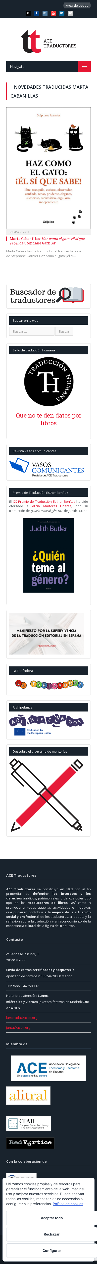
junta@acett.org (18, 1027)
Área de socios (77, 5)
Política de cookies (68, 1204)
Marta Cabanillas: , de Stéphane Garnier (47, 240)
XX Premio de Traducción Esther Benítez (44, 501)
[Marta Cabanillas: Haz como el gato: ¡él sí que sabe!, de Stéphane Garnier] (48, 169)
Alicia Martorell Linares (52, 506)
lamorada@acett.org (21, 1017)
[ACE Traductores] (49, 40)
